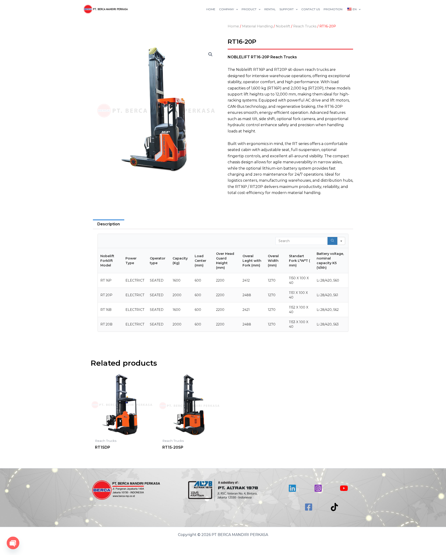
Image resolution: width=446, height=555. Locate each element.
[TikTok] (334, 507)
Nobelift (283, 26)
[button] (210, 54)
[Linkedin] (292, 488)
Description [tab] (108, 224)
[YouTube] (343, 488)
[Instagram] (318, 488)
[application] (236, 9)
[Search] (332, 241)
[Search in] (341, 241)
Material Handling (257, 26)
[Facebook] (308, 507)
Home (233, 26)
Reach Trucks (304, 26)
